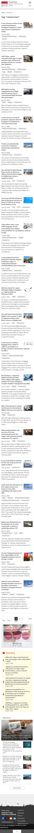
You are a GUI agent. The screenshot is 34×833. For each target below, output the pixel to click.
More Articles (17, 788)
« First (3, 620)
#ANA (3, 102)
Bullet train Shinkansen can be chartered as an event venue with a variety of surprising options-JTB (11, 525)
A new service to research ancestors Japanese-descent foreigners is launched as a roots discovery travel (11, 120)
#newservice (22, 36)
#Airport (4, 355)
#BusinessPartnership (8, 69)
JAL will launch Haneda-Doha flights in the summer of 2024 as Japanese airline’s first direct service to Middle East (11, 317)
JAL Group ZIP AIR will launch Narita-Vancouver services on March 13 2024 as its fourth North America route (11, 201)
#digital (9, 72)
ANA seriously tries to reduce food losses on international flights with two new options (11, 408)
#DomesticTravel (7, 155)
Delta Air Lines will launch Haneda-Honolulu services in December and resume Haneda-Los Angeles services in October (11, 585)
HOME (3, 13)
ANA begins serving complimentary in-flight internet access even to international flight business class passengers (11, 93)
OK (17, 831)
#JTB (15, 533)
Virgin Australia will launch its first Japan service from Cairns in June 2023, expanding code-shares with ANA (12, 489)
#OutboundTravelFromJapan (10, 500)
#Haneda (10, 498)
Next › (30, 620)
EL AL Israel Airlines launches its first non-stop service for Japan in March (11, 462)
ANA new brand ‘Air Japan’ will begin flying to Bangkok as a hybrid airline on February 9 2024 (11, 291)
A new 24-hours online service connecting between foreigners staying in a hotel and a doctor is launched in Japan (11, 27)
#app (3, 72)
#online (4, 39)
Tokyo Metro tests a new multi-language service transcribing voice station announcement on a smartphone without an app (15, 228)
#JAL (13, 181)
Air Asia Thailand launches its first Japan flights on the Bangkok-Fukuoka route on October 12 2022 (11, 556)
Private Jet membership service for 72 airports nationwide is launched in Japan (10, 147)
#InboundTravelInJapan (9, 36)
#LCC (18, 207)
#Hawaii (12, 594)
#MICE (21, 533)
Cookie (11, 825)
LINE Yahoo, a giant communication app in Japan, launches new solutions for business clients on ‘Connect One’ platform (11, 60)
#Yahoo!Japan (21, 69)
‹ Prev (8, 620)
